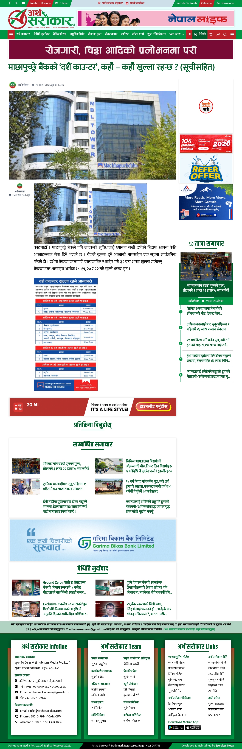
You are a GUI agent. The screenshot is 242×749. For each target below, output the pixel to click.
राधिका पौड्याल (131, 720)
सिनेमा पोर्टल (175, 674)
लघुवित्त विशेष (77, 34)
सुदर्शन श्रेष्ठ (97, 677)
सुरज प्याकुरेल (99, 664)
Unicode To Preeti (186, 3)
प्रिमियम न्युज (175, 703)
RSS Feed (214, 715)
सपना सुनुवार (98, 720)
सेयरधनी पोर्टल (176, 662)
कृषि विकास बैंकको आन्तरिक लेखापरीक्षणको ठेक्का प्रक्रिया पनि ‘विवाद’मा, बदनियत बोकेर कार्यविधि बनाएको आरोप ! (148, 587)
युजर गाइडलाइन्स (217, 703)
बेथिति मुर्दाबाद (42, 34)
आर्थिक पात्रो (175, 709)
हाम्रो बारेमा (214, 698)
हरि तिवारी (129, 689)
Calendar (206, 3)
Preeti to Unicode (40, 3)
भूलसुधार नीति (216, 679)
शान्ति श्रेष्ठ (96, 708)
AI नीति (212, 691)
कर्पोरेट (125, 34)
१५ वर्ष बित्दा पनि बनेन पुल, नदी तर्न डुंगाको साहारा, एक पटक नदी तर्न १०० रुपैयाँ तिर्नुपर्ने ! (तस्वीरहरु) (148, 486)
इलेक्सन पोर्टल (176, 668)
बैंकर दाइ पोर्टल (176, 685)
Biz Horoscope (225, 3)
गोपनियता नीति (216, 668)
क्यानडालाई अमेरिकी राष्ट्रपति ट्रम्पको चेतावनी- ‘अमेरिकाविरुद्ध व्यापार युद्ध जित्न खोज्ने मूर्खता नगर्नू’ (148, 506)
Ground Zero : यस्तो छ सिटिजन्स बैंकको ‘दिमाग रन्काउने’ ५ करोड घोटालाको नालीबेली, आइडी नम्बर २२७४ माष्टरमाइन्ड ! (64, 587)
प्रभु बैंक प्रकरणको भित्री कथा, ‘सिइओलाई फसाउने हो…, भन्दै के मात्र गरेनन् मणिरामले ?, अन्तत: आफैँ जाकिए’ (149, 609)
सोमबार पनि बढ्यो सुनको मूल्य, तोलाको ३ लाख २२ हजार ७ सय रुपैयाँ (66, 466)
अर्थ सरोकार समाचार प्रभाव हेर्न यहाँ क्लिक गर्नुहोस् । (190, 629)
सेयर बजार (111, 34)
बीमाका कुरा (95, 34)
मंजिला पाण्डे (98, 695)
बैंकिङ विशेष (59, 34)
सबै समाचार (23, 34)
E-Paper (64, 3)
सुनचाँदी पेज (175, 691)
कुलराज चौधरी (131, 695)
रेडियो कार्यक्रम (137, 3)
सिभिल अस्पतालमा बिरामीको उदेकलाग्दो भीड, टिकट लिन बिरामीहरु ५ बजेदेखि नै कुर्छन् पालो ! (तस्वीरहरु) (149, 466)
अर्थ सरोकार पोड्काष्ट (112, 3)
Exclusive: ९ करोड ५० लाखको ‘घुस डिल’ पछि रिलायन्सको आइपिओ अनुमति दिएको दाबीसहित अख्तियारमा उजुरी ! (66, 609)
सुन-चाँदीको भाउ (156, 34)
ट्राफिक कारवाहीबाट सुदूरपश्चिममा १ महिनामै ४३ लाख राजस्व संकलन (64, 486)
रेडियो (202, 34)
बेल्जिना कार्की (131, 664)
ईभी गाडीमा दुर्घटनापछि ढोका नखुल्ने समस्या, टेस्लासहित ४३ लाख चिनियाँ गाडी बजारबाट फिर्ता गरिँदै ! (65, 506)
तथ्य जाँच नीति (216, 674)
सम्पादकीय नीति (217, 662)
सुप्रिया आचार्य (98, 689)
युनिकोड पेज (175, 679)
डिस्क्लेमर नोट (216, 709)
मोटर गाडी (138, 34)
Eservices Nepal (225, 745)
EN (189, 34)
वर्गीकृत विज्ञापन (177, 715)
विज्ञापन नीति (215, 685)
